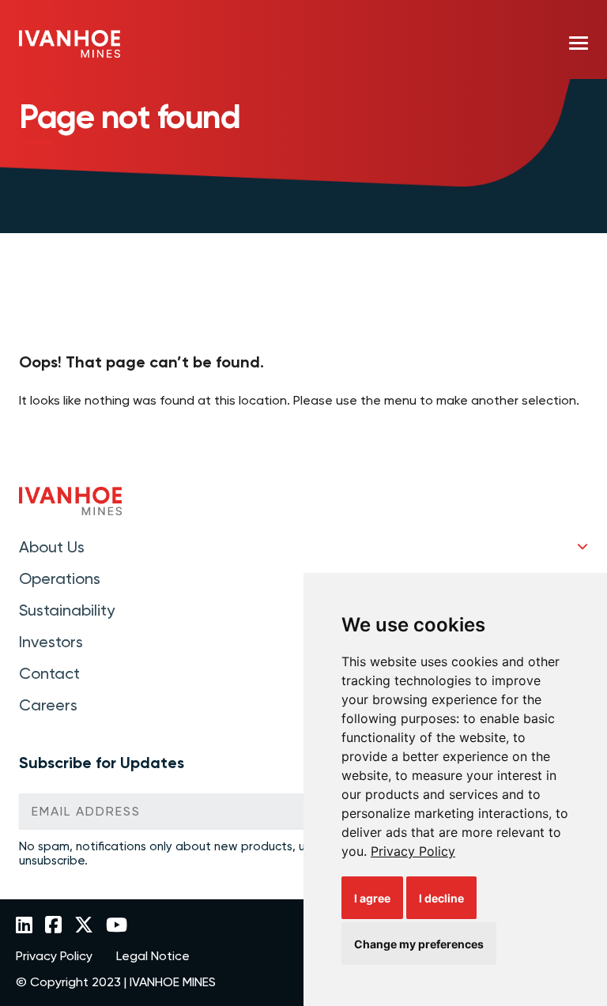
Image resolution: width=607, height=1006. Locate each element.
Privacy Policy (413, 851)
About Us (52, 546)
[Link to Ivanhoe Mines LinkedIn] (24, 926)
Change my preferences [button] (419, 944)
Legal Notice (153, 956)
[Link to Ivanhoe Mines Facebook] (53, 926)
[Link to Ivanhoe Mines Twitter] (83, 926)
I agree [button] (372, 898)
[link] (413, 851)
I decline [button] (441, 898)
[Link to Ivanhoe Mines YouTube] (116, 926)
